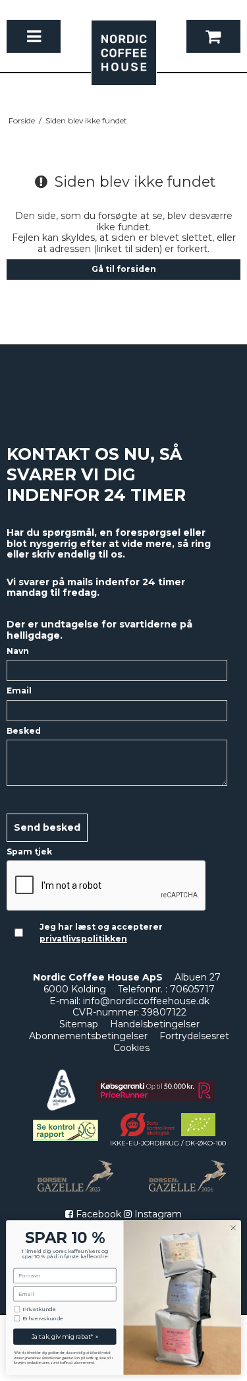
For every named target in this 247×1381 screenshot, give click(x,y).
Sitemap (78, 1024)
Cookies (131, 1048)
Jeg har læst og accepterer (101, 933)
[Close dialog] (233, 1228)
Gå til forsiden (124, 269)
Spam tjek (29, 851)
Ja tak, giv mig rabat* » (65, 1336)
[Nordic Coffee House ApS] (124, 59)
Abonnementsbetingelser (88, 1036)
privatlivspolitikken (83, 939)
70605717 (192, 989)
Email (19, 690)
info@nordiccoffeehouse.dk (146, 1001)
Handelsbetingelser (155, 1024)
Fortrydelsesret (194, 1036)
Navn (18, 651)
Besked (24, 731)
